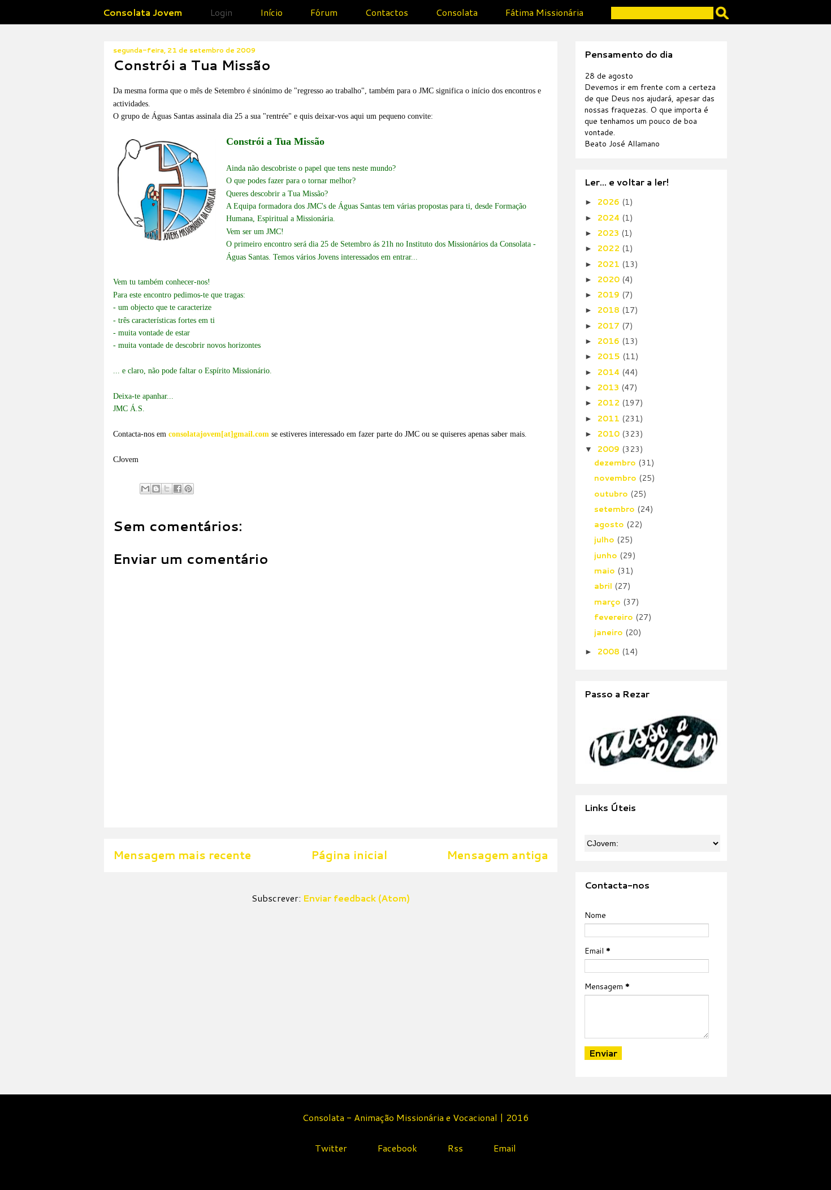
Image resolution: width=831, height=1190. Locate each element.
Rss (455, 1147)
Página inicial (349, 855)
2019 (609, 294)
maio (605, 570)
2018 (609, 310)
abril (604, 586)
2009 (609, 449)
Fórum (323, 12)
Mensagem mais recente (182, 855)
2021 (609, 264)
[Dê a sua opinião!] (156, 488)
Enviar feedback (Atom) (356, 897)
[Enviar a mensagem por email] (145, 488)
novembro (616, 478)
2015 (609, 356)
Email (505, 1147)
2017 (609, 325)
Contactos (386, 12)
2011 (609, 418)
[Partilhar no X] (166, 488)
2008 (609, 651)
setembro (615, 509)
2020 (609, 279)
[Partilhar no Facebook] (177, 488)
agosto (610, 524)
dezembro (616, 462)
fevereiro (614, 617)
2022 (609, 248)
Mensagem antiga (497, 855)
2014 (609, 372)
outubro (612, 493)
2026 (609, 202)
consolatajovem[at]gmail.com (218, 434)
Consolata (457, 12)
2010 (609, 433)
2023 (609, 233)
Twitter (331, 1147)
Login (221, 12)
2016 (609, 341)
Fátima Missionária (544, 12)
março (608, 601)
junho (607, 555)
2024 (609, 217)
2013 (609, 387)
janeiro (609, 632)
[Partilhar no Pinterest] (188, 488)
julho (605, 539)
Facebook (397, 1147)
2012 (609, 402)
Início (271, 12)
